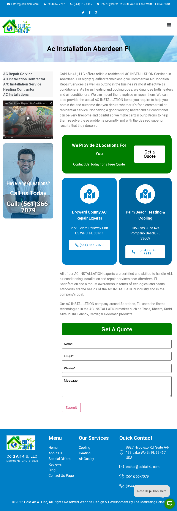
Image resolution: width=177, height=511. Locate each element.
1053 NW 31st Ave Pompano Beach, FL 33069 (145, 233)
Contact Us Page (61, 476)
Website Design (92, 502)
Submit (71, 407)
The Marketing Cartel (149, 502)
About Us (55, 453)
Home (53, 448)
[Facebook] (89, 12)
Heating (84, 453)
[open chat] (169, 504)
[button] (169, 25)
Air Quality (86, 459)
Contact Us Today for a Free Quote (99, 164)
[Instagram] (96, 12)
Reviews (55, 464)
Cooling (84, 448)
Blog (52, 470)
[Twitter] (83, 12)
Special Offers (60, 459)
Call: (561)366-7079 (28, 207)
